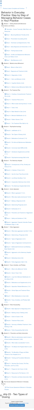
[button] (1, 1)
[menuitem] (1, 4)
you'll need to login (24, 403)
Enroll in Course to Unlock (17, 405)
